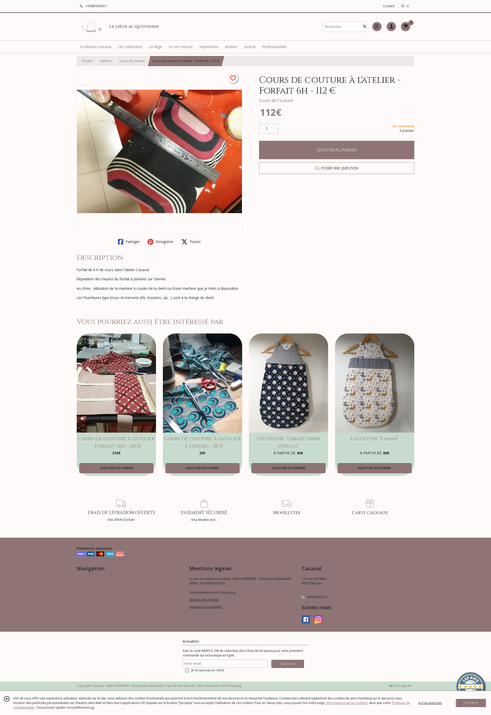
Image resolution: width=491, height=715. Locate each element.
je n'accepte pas (430, 703)
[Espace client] (391, 26)
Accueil (87, 61)
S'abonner (287, 664)
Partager (132, 241)
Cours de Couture (276, 100)
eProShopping (231, 686)
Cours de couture (132, 61)
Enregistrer (164, 241)
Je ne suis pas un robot (207, 670)
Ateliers (105, 61)
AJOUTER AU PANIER (336, 150)
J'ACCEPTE (471, 703)
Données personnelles (205, 607)
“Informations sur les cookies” (346, 703)
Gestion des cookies (204, 599)
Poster (195, 241)
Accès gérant (401, 686)
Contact (388, 6)
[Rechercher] (364, 27)
